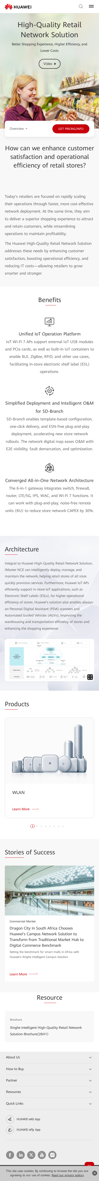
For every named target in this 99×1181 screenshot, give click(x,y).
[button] (32, 826)
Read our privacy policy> (68, 1175)
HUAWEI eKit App (28, 1119)
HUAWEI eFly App (28, 1129)
